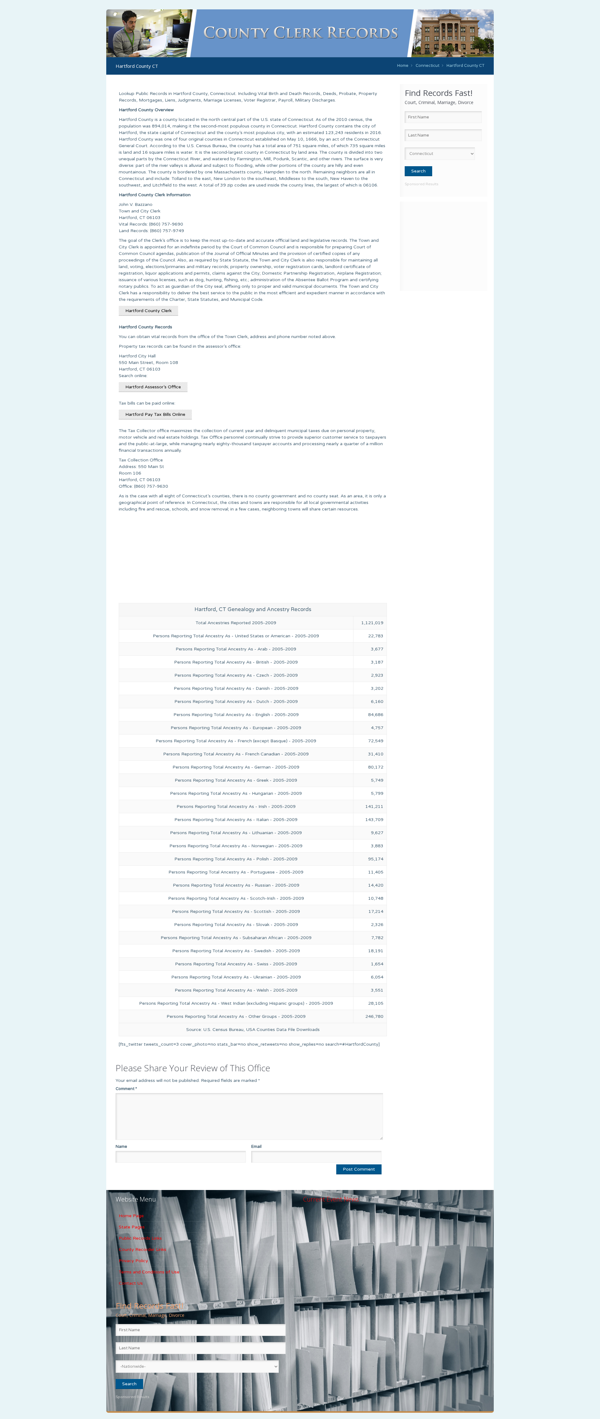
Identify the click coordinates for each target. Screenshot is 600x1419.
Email (256, 1146)
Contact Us (131, 1283)
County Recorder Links (142, 1249)
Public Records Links (140, 1238)
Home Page (131, 1215)
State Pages (132, 1227)
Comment (126, 1088)
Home (402, 65)
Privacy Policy (133, 1260)
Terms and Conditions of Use (149, 1272)
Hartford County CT (465, 65)
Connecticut (427, 65)
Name (121, 1146)
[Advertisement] (444, 245)
